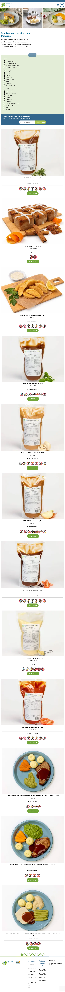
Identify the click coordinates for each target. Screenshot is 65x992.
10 (35, 954)
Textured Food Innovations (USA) (32, 984)
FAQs (29, 988)
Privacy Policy (32, 968)
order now (32, 193)
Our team (31, 980)
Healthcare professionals (42, 974)
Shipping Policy (32, 971)
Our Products (42, 980)
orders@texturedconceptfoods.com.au (55, 964)
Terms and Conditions (31, 965)
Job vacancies (32, 977)
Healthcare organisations (42, 970)
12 (40, 954)
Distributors (42, 977)
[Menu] (62, 5)
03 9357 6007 (52, 960)
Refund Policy (31, 974)
